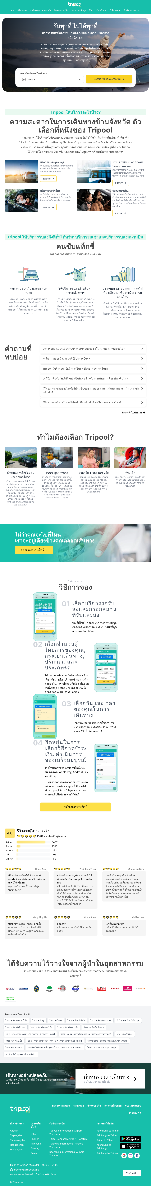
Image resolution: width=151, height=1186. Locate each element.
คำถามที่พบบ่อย (19, 10)
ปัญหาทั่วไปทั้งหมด (134, 412)
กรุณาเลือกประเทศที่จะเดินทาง (33, 73)
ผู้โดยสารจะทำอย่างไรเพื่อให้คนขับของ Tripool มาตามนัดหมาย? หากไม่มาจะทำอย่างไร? (91, 390)
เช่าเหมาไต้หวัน (105, 1123)
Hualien (35, 1138)
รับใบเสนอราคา (132, 10)
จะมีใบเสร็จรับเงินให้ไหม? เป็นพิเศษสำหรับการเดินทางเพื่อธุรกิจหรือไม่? (85, 378)
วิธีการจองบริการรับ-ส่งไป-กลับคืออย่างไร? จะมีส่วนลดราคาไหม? (82, 402)
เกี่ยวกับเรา (101, 10)
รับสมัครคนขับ (133, 1105)
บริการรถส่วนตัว (61, 1105)
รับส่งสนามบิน (61, 10)
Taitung (35, 1148)
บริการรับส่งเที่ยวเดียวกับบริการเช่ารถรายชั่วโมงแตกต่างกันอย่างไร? (84, 348)
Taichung (36, 1143)
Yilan (33, 1134)
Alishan (14, 1130)
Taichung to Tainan (107, 1153)
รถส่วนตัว (78, 1105)
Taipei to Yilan (105, 1140)
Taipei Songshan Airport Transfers (68, 1138)
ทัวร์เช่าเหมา (17, 1123)
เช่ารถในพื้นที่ (36, 1125)
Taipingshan (16, 1135)
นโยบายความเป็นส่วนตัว (22, 1174)
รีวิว (91, 10)
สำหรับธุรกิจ (94, 1105)
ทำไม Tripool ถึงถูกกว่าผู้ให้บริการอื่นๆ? (66, 358)
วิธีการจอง (115, 10)
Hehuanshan (17, 1144)
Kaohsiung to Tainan (108, 1130)
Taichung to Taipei (107, 1135)
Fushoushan (16, 1149)
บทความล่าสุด (78, 10)
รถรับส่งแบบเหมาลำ (40, 10)
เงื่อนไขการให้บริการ (46, 1174)
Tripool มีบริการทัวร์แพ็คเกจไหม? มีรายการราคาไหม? (75, 368)
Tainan (34, 1153)
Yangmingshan (18, 1140)
